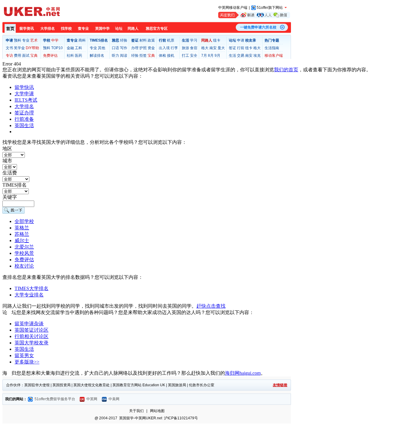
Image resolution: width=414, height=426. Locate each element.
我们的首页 (286, 69)
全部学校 (24, 221)
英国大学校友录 (31, 342)
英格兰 (22, 227)
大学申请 (24, 93)
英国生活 (24, 125)
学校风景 (24, 253)
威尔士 (22, 240)
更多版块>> (27, 361)
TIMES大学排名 (31, 288)
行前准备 (24, 119)
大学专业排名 (29, 294)
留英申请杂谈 (29, 323)
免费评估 (24, 259)
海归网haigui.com (243, 373)
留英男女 (24, 355)
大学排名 (24, 106)
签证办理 (24, 112)
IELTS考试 (26, 100)
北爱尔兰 (24, 246)
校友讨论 (24, 266)
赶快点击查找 (210, 306)
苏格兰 (22, 234)
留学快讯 (24, 87)
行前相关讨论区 (31, 336)
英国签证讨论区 (31, 330)
